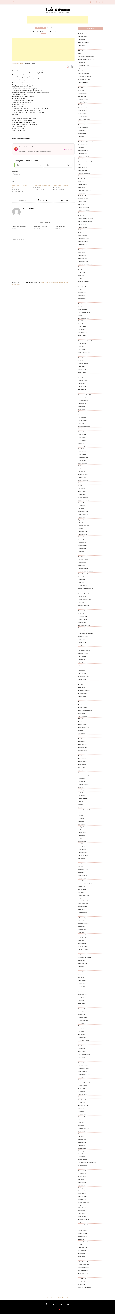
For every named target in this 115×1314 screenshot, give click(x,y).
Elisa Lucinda (81, 471)
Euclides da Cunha (83, 497)
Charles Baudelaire (83, 377)
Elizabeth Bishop (82, 477)
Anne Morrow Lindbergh (84, 190)
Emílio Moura (81, 485)
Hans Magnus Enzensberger (85, 633)
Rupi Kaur (80, 1119)
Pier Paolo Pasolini (83, 1065)
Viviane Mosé (81, 1239)
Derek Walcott (82, 434)
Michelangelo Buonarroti (84, 957)
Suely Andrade (82, 1173)
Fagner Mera (81, 517)
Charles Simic (81, 383)
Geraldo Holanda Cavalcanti (85, 588)
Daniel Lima (81, 423)
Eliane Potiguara (82, 463)
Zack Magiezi (81, 1284)
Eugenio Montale (82, 502)
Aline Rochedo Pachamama (85, 107)
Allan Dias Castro (82, 110)
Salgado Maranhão (83, 1136)
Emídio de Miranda (83, 480)
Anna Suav (81, 181)
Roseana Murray (82, 1114)
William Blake (81, 1256)
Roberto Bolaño (82, 1099)
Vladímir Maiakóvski (83, 1242)
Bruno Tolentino (82, 309)
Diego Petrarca (82, 437)
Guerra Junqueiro (82, 622)
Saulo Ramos (81, 1145)
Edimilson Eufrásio (83, 457)
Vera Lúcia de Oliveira (83, 1219)
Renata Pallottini (82, 1085)
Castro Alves (81, 358)
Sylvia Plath (81, 1179)
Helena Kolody (82, 642)
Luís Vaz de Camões (83, 855)
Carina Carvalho (82, 326)
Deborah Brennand (83, 431)
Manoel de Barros (82, 875)
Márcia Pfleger (82, 889)
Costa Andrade (82, 409)
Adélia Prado (40, 27)
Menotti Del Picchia (83, 949)
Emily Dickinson (82, 491)
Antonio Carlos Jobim (83, 207)
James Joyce (81, 687)
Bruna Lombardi (82, 306)
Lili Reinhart (81, 818)
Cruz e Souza (81, 412)
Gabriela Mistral (82, 576)
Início (14, 2)
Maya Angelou (82, 943)
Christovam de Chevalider (85, 395)
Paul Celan (81, 1026)
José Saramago (82, 758)
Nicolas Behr (81, 983)
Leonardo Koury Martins (84, 810)
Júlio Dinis (80, 770)
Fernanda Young (82, 534)
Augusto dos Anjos (83, 261)
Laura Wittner (81, 781)
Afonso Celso (81, 62)
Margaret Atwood (83, 898)
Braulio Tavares (82, 298)
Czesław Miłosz (82, 414)
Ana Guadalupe (82, 147)
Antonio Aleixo (82, 201)
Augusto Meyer (82, 267)
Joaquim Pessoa (82, 724)
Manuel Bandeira (82, 881)
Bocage (80, 289)
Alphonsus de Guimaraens (85, 122)
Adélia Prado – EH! (60, 226)
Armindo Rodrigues (83, 241)
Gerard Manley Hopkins (84, 593)
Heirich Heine (81, 639)
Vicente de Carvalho (83, 1225)
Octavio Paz (81, 997)
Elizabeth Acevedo (83, 474)
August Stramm (82, 255)
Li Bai (79, 812)
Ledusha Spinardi (82, 790)
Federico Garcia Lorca (83, 525)
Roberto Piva (81, 1102)
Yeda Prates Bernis (83, 1273)
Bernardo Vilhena (82, 284)
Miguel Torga (81, 960)
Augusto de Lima (82, 258)
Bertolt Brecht (82, 286)
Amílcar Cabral (82, 133)
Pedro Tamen (81, 1057)
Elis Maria (80, 468)
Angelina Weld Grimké (84, 173)
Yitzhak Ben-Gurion (83, 1279)
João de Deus (81, 713)
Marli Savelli (81, 932)
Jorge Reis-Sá (81, 741)
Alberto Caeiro (82, 70)
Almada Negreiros (82, 113)
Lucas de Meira (82, 841)
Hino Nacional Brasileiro (84, 650)
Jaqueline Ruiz (82, 696)
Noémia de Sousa (82, 994)
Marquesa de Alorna (83, 935)
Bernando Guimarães (83, 281)
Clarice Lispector (82, 397)
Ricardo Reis (81, 1091)
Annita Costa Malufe (83, 195)
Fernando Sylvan (82, 539)
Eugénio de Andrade (83, 500)
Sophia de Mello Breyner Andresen (87, 1162)
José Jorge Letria (82, 747)
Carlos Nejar (81, 346)
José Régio (81, 756)
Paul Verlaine (81, 1034)
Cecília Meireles (82, 360)
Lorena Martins (82, 832)
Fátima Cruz (81, 522)
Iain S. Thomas (82, 656)
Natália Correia (82, 974)
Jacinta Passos (82, 679)
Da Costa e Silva (82, 420)
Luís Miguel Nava (82, 852)
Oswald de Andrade (83, 1009)
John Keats (81, 730)
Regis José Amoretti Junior (85, 1082)
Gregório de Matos (83, 616)
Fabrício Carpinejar (83, 511)
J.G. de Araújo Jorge (83, 676)
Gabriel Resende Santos (84, 574)
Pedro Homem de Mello (84, 1054)
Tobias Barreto (82, 1199)
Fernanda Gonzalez (83, 531)
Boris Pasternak (82, 292)
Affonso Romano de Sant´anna (86, 59)
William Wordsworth (83, 1267)
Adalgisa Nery (81, 39)
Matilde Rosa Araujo (83, 937)
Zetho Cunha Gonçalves (84, 1287)
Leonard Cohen (82, 807)
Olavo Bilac (81, 1000)
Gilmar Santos (81, 602)
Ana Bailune (81, 136)
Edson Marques (82, 460)
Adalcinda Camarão (83, 36)
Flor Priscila (81, 551)
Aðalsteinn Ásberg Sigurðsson (86, 56)
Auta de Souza (82, 269)
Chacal (80, 375)
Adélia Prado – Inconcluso (19, 226)
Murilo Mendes (82, 969)
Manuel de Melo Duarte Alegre (86, 883)
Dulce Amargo (82, 446)
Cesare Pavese (82, 369)
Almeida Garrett (82, 116)
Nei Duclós (81, 977)
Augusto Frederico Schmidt (85, 264)
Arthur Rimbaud (82, 247)
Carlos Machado (82, 343)
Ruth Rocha (81, 1125)
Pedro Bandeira (82, 1051)
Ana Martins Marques (83, 156)
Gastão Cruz (81, 579)
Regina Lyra (81, 1080)
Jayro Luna (81, 702)
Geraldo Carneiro (82, 585)
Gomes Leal (81, 608)
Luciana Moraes (82, 849)
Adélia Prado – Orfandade (40, 226)
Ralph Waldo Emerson (83, 1074)
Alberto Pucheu (82, 85)
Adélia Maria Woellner (84, 42)
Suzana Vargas (82, 1176)
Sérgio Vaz (81, 1153)
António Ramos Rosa (83, 230)
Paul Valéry (81, 1031)
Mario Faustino (82, 926)
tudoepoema (81, 1210)
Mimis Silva (81, 966)
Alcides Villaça (82, 90)
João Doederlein (82, 716)
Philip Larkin (81, 1063)
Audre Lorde (81, 252)
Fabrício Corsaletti (83, 514)
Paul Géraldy (81, 1028)
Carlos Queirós (82, 349)
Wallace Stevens (82, 1247)
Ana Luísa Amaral (82, 153)
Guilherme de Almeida (84, 625)
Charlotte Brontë (82, 386)
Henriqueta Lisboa (83, 645)
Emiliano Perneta (82, 483)
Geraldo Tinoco (82, 591)
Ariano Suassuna (82, 235)
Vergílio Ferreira (82, 1222)
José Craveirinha (82, 744)
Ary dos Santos (82, 250)
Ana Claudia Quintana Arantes (86, 142)
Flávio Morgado (82, 548)
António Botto (82, 204)
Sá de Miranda (81, 1131)
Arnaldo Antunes (82, 244)
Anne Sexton (81, 193)
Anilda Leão (81, 176)
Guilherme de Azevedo (84, 628)
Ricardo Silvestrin (82, 1094)
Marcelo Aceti (81, 886)
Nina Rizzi (80, 991)
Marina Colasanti (82, 912)
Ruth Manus (81, 1122)
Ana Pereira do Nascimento (85, 161)
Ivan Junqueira (82, 673)
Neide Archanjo (82, 980)
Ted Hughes (81, 1188)
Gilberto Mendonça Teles (85, 599)
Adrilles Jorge (81, 53)
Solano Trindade (82, 1159)
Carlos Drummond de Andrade (86, 341)
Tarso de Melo (82, 1185)
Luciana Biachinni (82, 846)
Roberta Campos (82, 1097)
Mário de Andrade (82, 920)
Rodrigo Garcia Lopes (83, 1105)
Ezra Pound (81, 508)
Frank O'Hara (81, 565)
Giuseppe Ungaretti (83, 605)
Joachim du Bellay (82, 707)
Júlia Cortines (81, 767)
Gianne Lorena (82, 596)
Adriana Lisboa (82, 51)
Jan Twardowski (82, 693)
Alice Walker (81, 105)
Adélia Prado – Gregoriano (41, 185)
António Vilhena (82, 232)
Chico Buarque (82, 389)
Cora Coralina (81, 406)
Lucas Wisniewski (82, 844)
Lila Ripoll (80, 815)
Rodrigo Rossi (81, 1108)
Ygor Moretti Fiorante (83, 1276)
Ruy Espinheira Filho (83, 1128)
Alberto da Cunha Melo (84, 79)
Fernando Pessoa (82, 537)
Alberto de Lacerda (83, 82)
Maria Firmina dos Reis (84, 900)
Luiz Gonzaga (81, 858)
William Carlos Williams (84, 1262)
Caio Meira (81, 321)
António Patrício (82, 227)
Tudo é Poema (64, 200)
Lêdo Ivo (80, 787)
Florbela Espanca (82, 557)
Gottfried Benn (82, 613)
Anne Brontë (81, 187)
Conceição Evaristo (83, 403)
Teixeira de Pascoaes (83, 1190)
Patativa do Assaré (83, 1020)
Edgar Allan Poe (82, 454)
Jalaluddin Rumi (82, 684)
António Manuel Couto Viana (85, 218)
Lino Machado (81, 824)
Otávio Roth (81, 1011)
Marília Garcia (81, 909)
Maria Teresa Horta (83, 903)
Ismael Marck (81, 670)
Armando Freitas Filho (83, 238)
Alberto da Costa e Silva (84, 76)
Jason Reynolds (82, 699)
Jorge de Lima (81, 733)
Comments (22, 200)
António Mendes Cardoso (85, 221)
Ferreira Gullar (82, 542)
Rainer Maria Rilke (82, 1071)
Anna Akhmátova (82, 178)
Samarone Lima (82, 1139)
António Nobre (82, 224)
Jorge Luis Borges (82, 738)
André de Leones (82, 167)
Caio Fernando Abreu (83, 318)
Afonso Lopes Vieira (83, 65)
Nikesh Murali (81, 986)
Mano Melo (81, 872)
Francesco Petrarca (83, 559)
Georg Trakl (81, 582)
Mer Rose (80, 952)
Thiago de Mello (82, 1196)
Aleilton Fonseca (82, 93)
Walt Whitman (82, 1250)
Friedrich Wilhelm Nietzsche (85, 571)
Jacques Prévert (82, 682)
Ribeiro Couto (81, 1088)
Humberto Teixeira (83, 653)
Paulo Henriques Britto (84, 1043)
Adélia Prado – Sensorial (61, 185)
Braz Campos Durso (83, 301)
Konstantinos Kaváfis (83, 775)
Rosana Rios (81, 1111)
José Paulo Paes (82, 753)
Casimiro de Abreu (83, 355)
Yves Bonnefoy (82, 1281)
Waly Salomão (81, 1253)
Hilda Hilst (80, 648)
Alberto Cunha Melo (83, 73)
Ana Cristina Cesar (83, 144)
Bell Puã (80, 278)
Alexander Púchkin (83, 99)
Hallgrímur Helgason (83, 630)
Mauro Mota (81, 940)
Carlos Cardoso (82, 338)
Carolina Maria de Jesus (84, 352)
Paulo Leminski (82, 1046)
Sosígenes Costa (82, 1165)
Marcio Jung (81, 892)
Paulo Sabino (81, 1048)
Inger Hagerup (82, 665)
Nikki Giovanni (82, 989)
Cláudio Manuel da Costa (84, 400)
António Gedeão (82, 215)
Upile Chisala (81, 1213)
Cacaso (80, 315)
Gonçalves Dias (82, 611)
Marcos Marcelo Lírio (83, 895)
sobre (21, 2)
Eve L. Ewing (81, 505)
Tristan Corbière (82, 1207)
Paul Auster (81, 1023)
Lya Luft (80, 864)
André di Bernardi (82, 170)
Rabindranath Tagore (83, 1068)
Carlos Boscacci (82, 335)
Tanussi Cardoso (82, 1182)
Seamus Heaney (82, 1148)
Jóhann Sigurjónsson (83, 727)
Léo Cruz (80, 801)
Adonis (80, 48)
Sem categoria (82, 1151)
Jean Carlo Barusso (83, 704)
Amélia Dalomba (82, 130)
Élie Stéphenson (82, 466)
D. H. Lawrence (82, 417)
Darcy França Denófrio (84, 426)
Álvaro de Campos (83, 127)
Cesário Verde (82, 372)
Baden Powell (81, 272)
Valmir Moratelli (82, 1216)
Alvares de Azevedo (83, 124)
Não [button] (58, 165)
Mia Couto (81, 955)
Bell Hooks (81, 275)
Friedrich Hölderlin (83, 568)
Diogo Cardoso (82, 440)
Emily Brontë (81, 488)
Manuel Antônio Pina (83, 878)
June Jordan (81, 773)
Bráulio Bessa (81, 295)
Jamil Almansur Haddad (84, 690)
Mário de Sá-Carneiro (83, 923)
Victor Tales (81, 1227)
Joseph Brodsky (82, 761)
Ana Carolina (81, 139)
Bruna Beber (81, 304)
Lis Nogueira (81, 827)
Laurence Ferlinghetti (83, 784)
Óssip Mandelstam (83, 1006)
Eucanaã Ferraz (82, 494)
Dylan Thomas (82, 451)
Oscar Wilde (81, 1003)
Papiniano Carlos (82, 1017)
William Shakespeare (83, 1264)
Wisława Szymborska (83, 1270)
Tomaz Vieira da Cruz (83, 1202)
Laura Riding (81, 778)
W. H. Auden (81, 1244)
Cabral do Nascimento (84, 312)
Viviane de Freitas (82, 1236)
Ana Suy (80, 164)
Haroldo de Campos (83, 636)
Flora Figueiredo (82, 554)
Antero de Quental (83, 198)
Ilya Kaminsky (81, 659)
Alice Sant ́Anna (82, 102)
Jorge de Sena (82, 736)
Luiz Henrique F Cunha (84, 861)
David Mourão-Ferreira (84, 429)
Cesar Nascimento (83, 363)
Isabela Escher (82, 667)
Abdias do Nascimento (84, 34)
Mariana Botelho (82, 906)
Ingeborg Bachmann (83, 662)
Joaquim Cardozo (82, 721)
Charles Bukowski (82, 380)
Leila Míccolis (81, 795)
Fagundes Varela (82, 520)
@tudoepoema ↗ (68, 149)
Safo (79, 1134)
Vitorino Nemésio (82, 1233)
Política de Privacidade (64, 1297)
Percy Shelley (81, 1060)
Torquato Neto (82, 1205)
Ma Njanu (80, 866)
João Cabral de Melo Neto (85, 710)
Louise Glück (81, 835)
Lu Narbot (80, 838)
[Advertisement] (57, 19)
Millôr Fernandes (82, 963)
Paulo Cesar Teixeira (83, 1040)
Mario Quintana (82, 929)
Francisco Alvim (82, 562)
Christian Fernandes (83, 392)
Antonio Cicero (82, 213)
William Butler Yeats (83, 1259)
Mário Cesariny (82, 918)
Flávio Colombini (82, 545)
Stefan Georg (81, 1168)
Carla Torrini (81, 329)
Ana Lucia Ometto (83, 150)
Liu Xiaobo (81, 829)
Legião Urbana (82, 792)
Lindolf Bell (81, 821)
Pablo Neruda (81, 1014)
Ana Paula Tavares (83, 159)
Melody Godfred (82, 946)
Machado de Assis (83, 869)
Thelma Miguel (82, 1193)
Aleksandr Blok (82, 96)
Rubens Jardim (82, 1117)
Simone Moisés (82, 1156)
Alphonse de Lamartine (84, 119)
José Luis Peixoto (82, 750)
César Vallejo (81, 366)
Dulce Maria (81, 449)
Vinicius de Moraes (83, 1230)
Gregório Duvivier (82, 619)
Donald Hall (81, 443)
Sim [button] (28, 165)
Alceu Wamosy (82, 88)
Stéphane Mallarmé (83, 1171)
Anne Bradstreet (82, 184)
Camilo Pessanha (82, 323)
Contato (28, 2)
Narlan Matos (81, 972)
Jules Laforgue (82, 764)
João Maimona (82, 719)
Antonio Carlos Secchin (84, 210)
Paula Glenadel (82, 1037)
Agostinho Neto (82, 68)
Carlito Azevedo (82, 332)
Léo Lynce (80, 804)
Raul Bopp (80, 1077)
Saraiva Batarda (82, 1142)
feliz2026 (80, 528)
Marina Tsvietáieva (83, 915)
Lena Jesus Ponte (82, 798)
